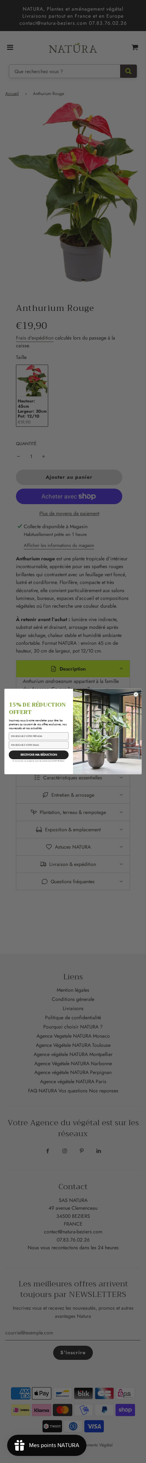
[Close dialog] (136, 694)
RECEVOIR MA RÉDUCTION (39, 755)
